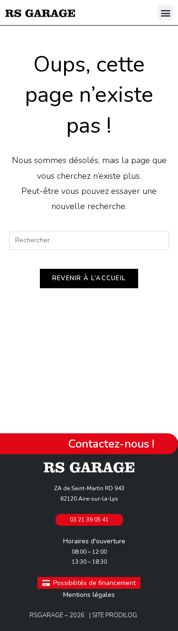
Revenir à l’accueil (89, 278)
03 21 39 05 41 (89, 519)
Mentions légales (89, 594)
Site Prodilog (114, 615)
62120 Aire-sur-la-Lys (89, 499)
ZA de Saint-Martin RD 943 (89, 488)
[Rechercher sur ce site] (89, 239)
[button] (165, 12)
